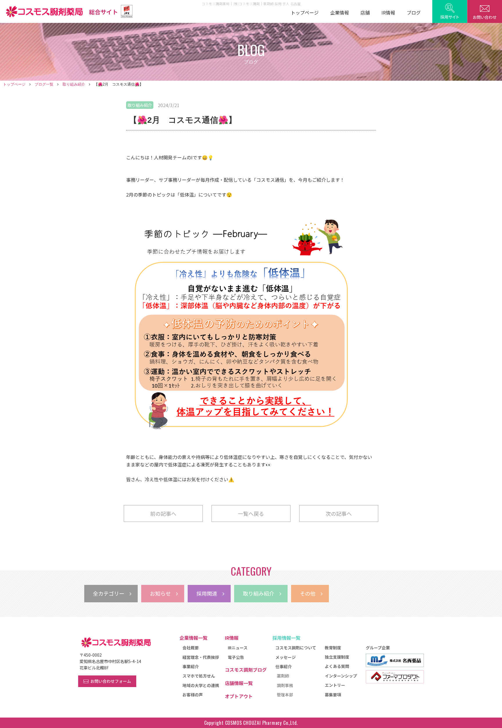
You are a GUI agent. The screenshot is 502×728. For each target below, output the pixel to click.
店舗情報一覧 (239, 683)
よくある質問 (337, 666)
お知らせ (163, 593)
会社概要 (190, 647)
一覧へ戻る (251, 513)
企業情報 (339, 12)
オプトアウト (239, 696)
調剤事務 (285, 685)
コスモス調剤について (295, 647)
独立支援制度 (337, 657)
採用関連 (209, 593)
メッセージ (285, 657)
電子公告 (236, 657)
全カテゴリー (111, 593)
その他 (310, 593)
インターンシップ (341, 676)
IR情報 (388, 12)
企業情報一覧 (193, 637)
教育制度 (333, 647)
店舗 (365, 12)
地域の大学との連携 (200, 685)
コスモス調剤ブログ (246, 669)
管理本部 (285, 695)
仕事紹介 (283, 666)
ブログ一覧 (44, 84)
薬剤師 (283, 676)
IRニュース (238, 647)
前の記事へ (163, 513)
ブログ (414, 12)
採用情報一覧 (286, 637)
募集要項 (333, 695)
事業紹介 (190, 666)
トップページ (305, 12)
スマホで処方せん (198, 676)
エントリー (335, 685)
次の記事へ (339, 513)
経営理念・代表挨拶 (200, 657)
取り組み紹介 (73, 84)
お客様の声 (192, 695)
